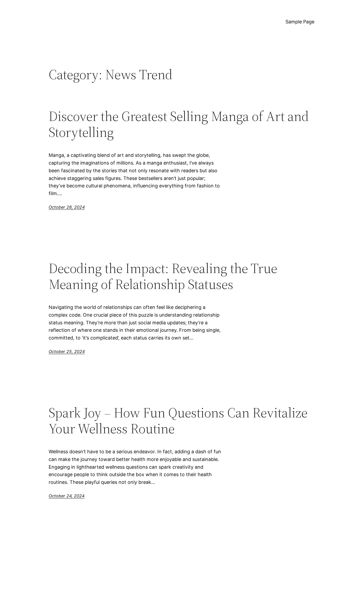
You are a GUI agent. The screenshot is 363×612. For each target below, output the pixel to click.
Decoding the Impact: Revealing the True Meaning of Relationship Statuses (163, 276)
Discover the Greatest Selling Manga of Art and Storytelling (179, 124)
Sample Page (299, 21)
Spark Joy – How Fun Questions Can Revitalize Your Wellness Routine (178, 421)
